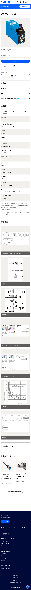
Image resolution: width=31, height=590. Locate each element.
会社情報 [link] (15, 575)
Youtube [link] (3, 561)
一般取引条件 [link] (15, 578)
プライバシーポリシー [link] (15, 583)
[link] (5, 2)
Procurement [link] (4, 546)
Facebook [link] (3, 556)
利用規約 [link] (15, 580)
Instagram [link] (3, 558)
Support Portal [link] (5, 544)
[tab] (5, 112)
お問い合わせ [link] (4, 541)
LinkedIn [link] (3, 554)
